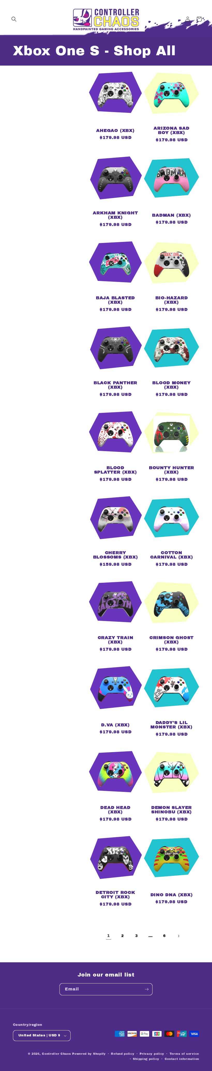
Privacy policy (152, 1053)
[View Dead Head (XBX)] (115, 793)
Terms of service (184, 1053)
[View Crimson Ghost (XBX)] (171, 623)
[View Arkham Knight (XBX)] (115, 198)
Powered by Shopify (89, 1053)
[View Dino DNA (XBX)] (171, 878)
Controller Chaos (56, 1053)
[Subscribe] (146, 989)
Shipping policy (146, 1058)
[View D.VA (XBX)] (115, 708)
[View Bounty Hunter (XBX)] (171, 453)
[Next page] (178, 936)
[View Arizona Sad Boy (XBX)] (171, 114)
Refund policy (122, 1053)
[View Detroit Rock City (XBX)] (115, 878)
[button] (14, 19)
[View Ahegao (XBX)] (115, 114)
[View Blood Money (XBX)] (171, 368)
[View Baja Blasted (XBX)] (115, 283)
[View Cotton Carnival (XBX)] (171, 538)
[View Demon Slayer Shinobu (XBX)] (171, 793)
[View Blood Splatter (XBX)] (115, 453)
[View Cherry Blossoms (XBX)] (115, 538)
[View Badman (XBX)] (171, 198)
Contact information (182, 1058)
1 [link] (108, 935)
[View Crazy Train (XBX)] (115, 623)
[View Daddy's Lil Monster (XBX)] (171, 708)
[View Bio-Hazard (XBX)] (171, 283)
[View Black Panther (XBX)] (115, 368)
